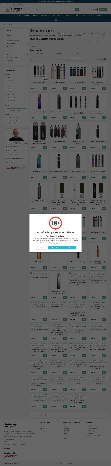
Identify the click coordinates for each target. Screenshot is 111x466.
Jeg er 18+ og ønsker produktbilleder (62, 248)
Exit (41, 248)
